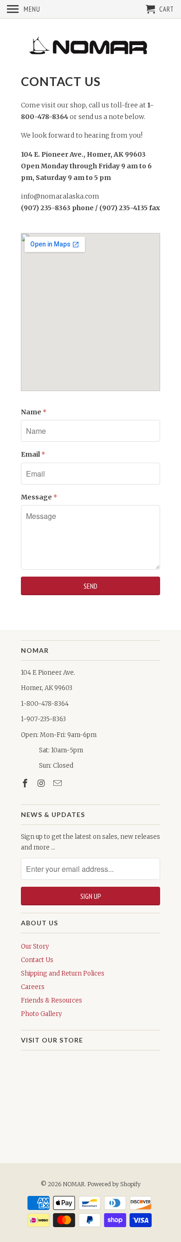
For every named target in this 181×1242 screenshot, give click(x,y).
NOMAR (73, 1184)
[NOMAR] (90, 46)
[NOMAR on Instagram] (42, 783)
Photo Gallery (41, 1014)
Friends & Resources (51, 1000)
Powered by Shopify (114, 1184)
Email (33, 454)
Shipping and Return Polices (62, 973)
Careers (33, 987)
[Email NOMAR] (58, 783)
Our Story (35, 946)
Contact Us (37, 960)
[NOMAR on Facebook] (26, 783)
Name (33, 412)
